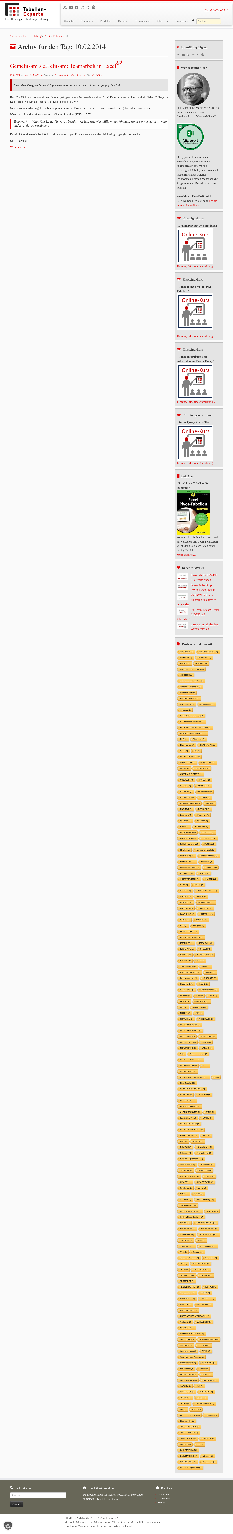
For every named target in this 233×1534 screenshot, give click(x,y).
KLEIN (203, 984)
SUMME (185, 1223)
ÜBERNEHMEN (188, 1462)
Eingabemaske (188, 832)
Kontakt (161, 1502)
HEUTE (201, 896)
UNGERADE (207, 1299)
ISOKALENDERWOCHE (191, 937)
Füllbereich (211, 867)
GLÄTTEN (210, 879)
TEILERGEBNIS (201, 1264)
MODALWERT (187, 1036)
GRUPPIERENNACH (207, 891)
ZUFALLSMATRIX (189, 1433)
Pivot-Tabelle (187, 1083)
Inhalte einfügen (188, 931)
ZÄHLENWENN (188, 1450)
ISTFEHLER (186, 943)
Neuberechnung (188, 1065)
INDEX (185, 920)
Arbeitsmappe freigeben (65, 75)
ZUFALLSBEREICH (189, 1427)
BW (197, 751)
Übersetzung (208, 1462)
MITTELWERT (206, 1019)
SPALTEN (185, 1182)
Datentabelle (187, 797)
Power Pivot (204, 1095)
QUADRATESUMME (190, 1112)
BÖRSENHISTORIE (190, 757)
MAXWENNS (199, 1007)
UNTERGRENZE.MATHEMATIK (194, 1316)
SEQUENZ (186, 1170)
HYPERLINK (205, 908)
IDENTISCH (206, 914)
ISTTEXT (185, 955)
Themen (86, 21)
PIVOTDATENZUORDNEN (192, 1089)
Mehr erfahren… (186, 554)
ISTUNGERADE (205, 955)
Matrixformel (202, 1001)
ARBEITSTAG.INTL (189, 698)
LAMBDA (185, 996)
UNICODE (185, 1304)
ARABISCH (186, 675)
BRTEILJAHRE (207, 745)
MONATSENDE (188, 1048)
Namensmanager (198, 1054)
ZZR (200, 1444)
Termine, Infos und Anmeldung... (196, 266)
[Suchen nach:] (208, 21)
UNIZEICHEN (204, 1304)
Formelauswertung (209, 856)
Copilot (184, 768)
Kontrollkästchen (208, 990)
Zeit (183, 1409)
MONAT (206, 1042)
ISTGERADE (187, 949)
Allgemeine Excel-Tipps (33, 75)
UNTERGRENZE (188, 1310)
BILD (183, 739)
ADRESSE (186, 658)
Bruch (184, 751)
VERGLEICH (204, 1322)
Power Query (187, 1100)
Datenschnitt (205, 792)
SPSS (184, 1194)
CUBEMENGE (202, 768)
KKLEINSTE (186, 984)
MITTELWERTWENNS (190, 1031)
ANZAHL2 (201, 663)
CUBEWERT (186, 780)
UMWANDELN (187, 1299)
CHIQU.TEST (208, 762)
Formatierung (187, 856)
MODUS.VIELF (188, 1042)
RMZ (183, 1141)
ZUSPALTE (208, 1438)
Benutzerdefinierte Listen (192, 722)
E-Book (184, 827)
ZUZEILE (185, 1444)
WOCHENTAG (210, 1380)
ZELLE (196, 1409)
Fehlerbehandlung (189, 844)
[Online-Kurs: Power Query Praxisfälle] (195, 442)
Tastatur (198, 1252)
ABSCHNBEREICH (208, 652)
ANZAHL (185, 663)
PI (216, 1077)
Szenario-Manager (209, 1235)
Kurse (122, 21)
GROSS (198, 885)
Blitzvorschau (187, 745)
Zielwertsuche (187, 1421)
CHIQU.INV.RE (187, 762)
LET (199, 996)
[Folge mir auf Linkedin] (78, 7)
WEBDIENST (208, 1363)
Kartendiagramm (188, 978)
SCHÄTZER (207, 1165)
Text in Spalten (201, 1269)
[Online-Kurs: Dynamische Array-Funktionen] (195, 245)
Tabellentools (187, 1246)
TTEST (205, 1293)
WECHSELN (186, 1369)
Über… (161, 21)
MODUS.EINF (208, 1036)
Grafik (184, 885)
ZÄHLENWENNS (188, 1456)
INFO (183, 926)
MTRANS (207, 1048)
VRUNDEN (186, 1345)
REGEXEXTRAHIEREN (191, 1130)
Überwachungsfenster (190, 1468)
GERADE (204, 873)
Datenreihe (186, 792)
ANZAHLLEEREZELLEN (192, 669)
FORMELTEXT (187, 862)
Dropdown (203, 815)
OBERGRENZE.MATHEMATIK (194, 1077)
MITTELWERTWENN (190, 1025)
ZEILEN (184, 1404)
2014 (47, 36)
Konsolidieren (187, 990)
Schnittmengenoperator (191, 1159)
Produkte (105, 21)
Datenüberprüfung (190, 803)
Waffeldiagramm (188, 1351)
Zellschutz (211, 1415)
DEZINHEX (204, 809)
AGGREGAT (204, 658)
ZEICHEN (185, 1398)
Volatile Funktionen (209, 1339)
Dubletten (185, 821)
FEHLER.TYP (209, 838)
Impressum (181, 21)
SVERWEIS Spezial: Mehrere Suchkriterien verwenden (196, 600)
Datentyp (205, 797)
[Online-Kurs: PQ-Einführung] (195, 381)
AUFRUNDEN (187, 704)
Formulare (206, 862)
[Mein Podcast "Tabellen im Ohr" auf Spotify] (95, 7)
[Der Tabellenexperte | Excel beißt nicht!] (27, 12)
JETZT (206, 966)
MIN (199, 1013)
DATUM (210, 803)
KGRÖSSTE (209, 978)
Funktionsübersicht (189, 867)
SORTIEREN (204, 1170)
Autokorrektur (207, 704)
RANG (210, 1112)
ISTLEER (205, 949)
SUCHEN (212, 1211)
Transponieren (187, 1293)
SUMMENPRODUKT (206, 1223)
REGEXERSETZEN (189, 1124)
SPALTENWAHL (205, 1182)
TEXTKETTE (187, 1275)
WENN (203, 1369)
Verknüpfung (187, 1339)
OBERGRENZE (188, 1071)
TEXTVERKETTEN (189, 1287)
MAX (183, 1007)
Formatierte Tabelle (205, 850)
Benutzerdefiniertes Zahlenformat (195, 727)
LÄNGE (184, 1001)
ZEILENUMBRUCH (205, 1404)
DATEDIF (204, 780)
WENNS (206, 1374)
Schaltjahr (185, 1153)
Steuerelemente (188, 1205)
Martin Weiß (97, 75)
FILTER (209, 844)
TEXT (184, 1269)
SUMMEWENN (187, 1229)
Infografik (198, 926)
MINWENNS (186, 1019)
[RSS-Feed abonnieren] (66, 7)
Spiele (202, 1188)
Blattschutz (199, 739)
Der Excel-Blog (32, 36)
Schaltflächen (205, 1147)
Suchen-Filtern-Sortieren (191, 1217)
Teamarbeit (82, 75)
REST (206, 1135)
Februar (57, 36)
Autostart (185, 710)
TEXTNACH (206, 1275)
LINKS (213, 996)
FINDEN (185, 850)
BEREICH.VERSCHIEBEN (193, 733)
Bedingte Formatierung (191, 716)
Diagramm (185, 815)
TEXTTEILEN (187, 1281)
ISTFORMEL (205, 943)
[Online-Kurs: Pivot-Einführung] (195, 311)
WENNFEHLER (188, 1374)
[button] (8, 1526)
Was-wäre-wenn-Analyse (192, 1357)
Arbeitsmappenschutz (190, 687)
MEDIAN (185, 1013)
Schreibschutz (187, 1165)
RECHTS (207, 1118)
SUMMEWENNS (209, 1229)
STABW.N (185, 1200)
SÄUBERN (186, 1240)
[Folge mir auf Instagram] (83, 7)
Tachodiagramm (208, 1246)
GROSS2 (185, 891)
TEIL (183, 1264)
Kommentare (142, 21)
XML (200, 1386)
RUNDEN (198, 1141)
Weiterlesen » (17, 147)
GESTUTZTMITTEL (189, 879)
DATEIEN (185, 786)
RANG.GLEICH (188, 1118)
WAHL (206, 1351)
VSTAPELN (204, 1345)
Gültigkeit (185, 896)
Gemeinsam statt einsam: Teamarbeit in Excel (63, 66)
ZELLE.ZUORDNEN (190, 1415)
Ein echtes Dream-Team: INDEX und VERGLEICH (198, 614)
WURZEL (185, 1386)
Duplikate (202, 821)
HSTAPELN (186, 908)
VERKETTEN (187, 1328)
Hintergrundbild (206, 902)
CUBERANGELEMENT (191, 774)
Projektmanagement (190, 1106)
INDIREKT (201, 920)
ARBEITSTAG (187, 693)
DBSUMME (186, 809)
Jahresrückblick (188, 966)
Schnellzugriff (204, 1153)
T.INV (201, 1240)
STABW (198, 1194)
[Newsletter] (72, 7)
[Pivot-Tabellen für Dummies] (193, 512)
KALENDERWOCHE (190, 972)
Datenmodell (203, 786)
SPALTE (209, 1176)
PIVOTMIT (186, 1095)
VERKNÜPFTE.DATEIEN (192, 1334)
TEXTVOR (210, 1287)
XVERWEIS (206, 1392)
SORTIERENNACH (189, 1176)
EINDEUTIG (201, 827)
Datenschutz (163, 1498)
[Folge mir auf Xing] (89, 7)
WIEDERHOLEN (188, 1380)
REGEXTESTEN (188, 1135)
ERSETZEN (208, 832)
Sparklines (186, 1188)
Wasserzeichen (188, 1363)
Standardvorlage (205, 1200)
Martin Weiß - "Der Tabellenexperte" (100, 1518)
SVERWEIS (187, 1235)
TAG (183, 1252)
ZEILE (201, 1398)
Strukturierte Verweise (190, 1211)
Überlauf (208, 1456)
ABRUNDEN (186, 652)
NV (205, 1065)
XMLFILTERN (187, 1392)
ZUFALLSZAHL (188, 1438)
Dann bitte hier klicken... (109, 1499)
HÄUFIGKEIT (187, 914)
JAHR (200, 961)
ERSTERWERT (188, 838)
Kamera (210, 972)
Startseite (68, 21)
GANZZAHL (186, 873)
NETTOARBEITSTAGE (191, 1060)
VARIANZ (185, 1322)
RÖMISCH (185, 1147)
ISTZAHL (185, 961)
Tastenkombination (189, 1258)
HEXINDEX (186, 902)
